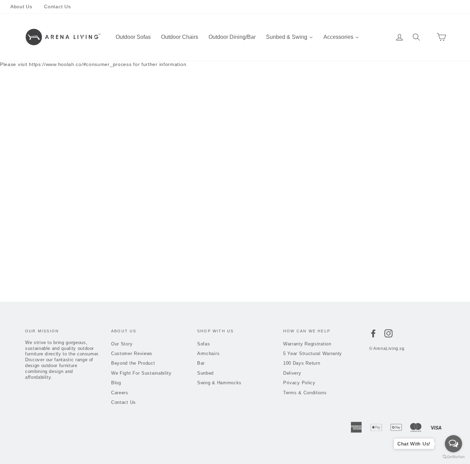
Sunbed (205, 373)
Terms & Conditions (305, 392)
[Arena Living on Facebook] (373, 333)
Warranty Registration (307, 343)
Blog (116, 382)
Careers (119, 392)
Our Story (121, 343)
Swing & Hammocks (219, 382)
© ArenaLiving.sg (387, 348)
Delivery (292, 373)
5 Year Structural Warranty (312, 353)
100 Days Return (301, 363)
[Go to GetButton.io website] (453, 457)
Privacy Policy (299, 382)
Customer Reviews (131, 353)
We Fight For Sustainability (141, 373)
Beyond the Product (133, 363)
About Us (21, 6)
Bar (201, 363)
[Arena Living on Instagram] (388, 333)
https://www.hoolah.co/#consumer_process (80, 64)
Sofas (203, 343)
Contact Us (57, 6)
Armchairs (208, 353)
